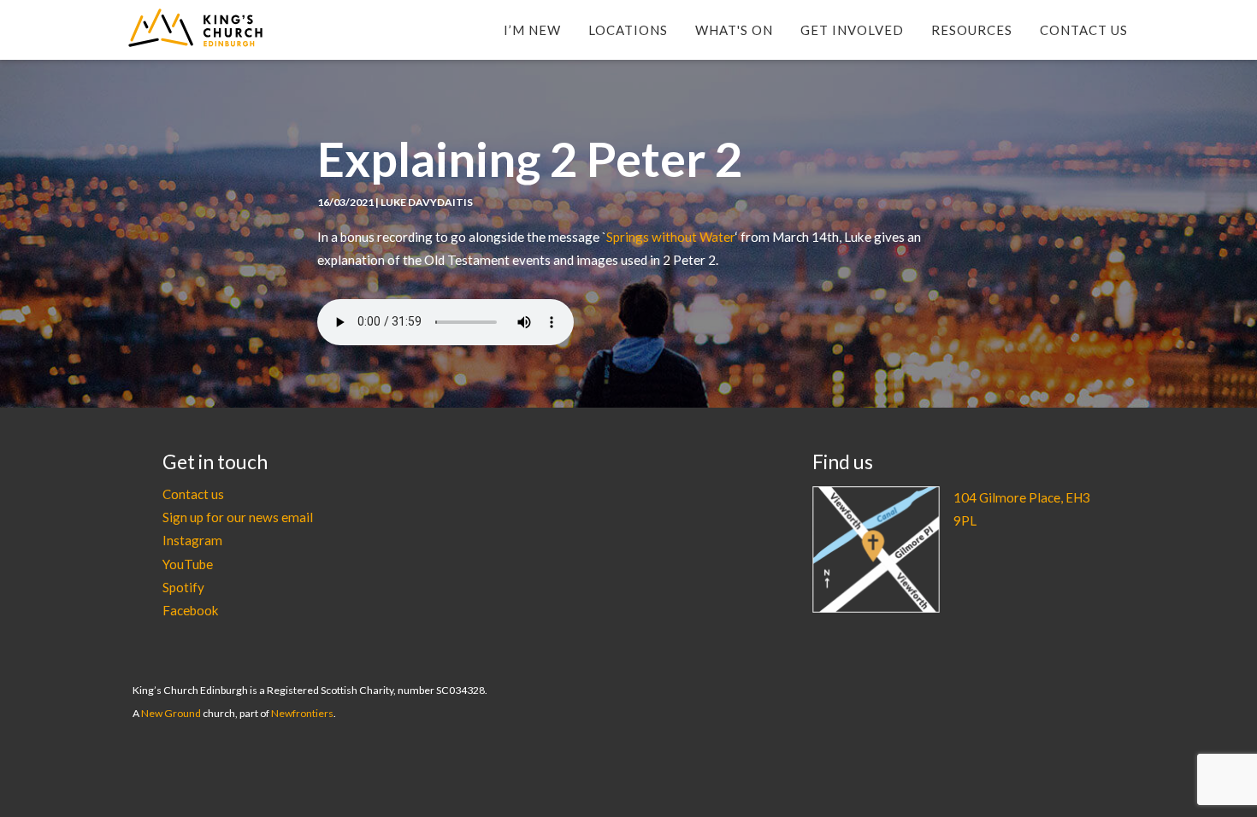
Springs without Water (670, 236)
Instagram (192, 540)
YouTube (187, 564)
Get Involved (852, 30)
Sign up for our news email (237, 517)
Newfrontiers (302, 713)
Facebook (190, 610)
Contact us (193, 494)
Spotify (183, 587)
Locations (628, 30)
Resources (971, 30)
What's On (734, 30)
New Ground (171, 713)
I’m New (532, 30)
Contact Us (1084, 30)
